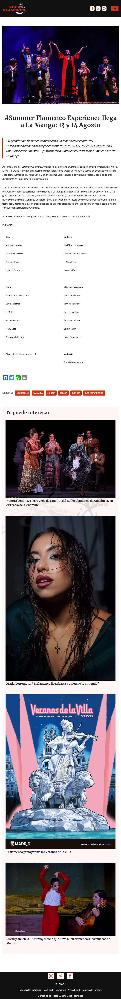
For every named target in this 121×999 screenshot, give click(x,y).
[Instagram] (104, 8)
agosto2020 (23, 393)
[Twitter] (98, 8)
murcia (51, 393)
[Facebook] (92, 8)
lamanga (38, 393)
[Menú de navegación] (115, 8)
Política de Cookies (92, 989)
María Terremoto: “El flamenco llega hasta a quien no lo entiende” (52, 683)
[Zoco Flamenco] (15, 8)
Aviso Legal (74, 989)
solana (63, 393)
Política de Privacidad (54, 989)
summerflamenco (94, 393)
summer (76, 393)
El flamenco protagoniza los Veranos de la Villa (39, 852)
